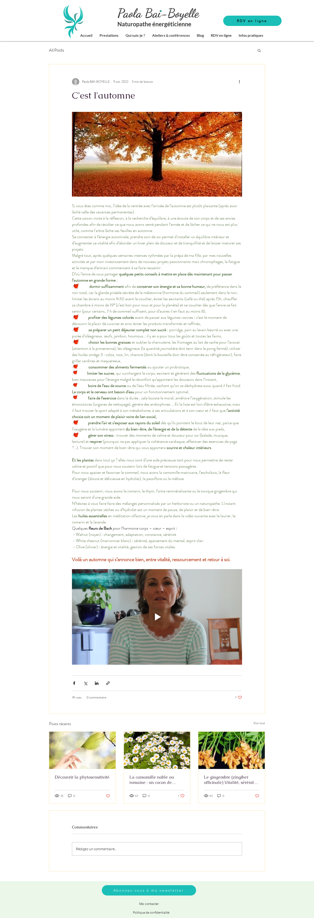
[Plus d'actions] (239, 82)
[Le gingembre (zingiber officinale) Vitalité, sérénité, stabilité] (231, 750)
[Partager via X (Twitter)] (85, 683)
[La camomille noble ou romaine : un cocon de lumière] (157, 750)
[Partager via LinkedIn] (96, 683)
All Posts (56, 50)
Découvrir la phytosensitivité (82, 777)
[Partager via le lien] (108, 683)
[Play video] (157, 617)
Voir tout (259, 723)
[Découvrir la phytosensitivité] (82, 750)
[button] (109, 35)
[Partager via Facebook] (74, 683)
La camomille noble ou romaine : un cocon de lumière (151, 779)
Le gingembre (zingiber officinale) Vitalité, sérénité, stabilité (230, 779)
